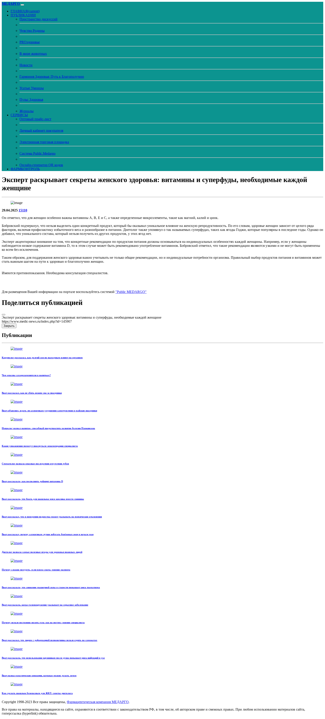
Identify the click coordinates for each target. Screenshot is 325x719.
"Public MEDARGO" (131, 292)
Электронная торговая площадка (44, 142)
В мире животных (33, 53)
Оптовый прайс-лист (35, 119)
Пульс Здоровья (31, 99)
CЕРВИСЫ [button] (19, 115)
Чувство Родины (32, 30)
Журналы (26, 111)
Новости (25, 65)
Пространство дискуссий (38, 19)
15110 (23, 210)
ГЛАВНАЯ (25, 11)
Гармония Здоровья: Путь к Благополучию (51, 76)
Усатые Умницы (31, 88)
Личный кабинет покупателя (41, 130)
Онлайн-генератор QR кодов (41, 165)
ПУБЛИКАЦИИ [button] (23, 15)
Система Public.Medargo (37, 153)
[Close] (3, 314)
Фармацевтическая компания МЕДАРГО (98, 702)
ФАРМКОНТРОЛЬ (25, 169)
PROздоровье (29, 42)
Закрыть (9, 325)
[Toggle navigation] (22, 5)
